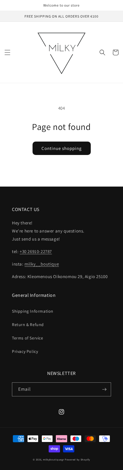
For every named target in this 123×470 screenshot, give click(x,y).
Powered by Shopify (77, 459)
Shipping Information (32, 311)
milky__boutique (41, 264)
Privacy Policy (25, 351)
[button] (7, 52)
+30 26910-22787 (36, 251)
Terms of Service (27, 338)
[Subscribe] (104, 389)
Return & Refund (28, 324)
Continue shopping (61, 148)
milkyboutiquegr (53, 459)
